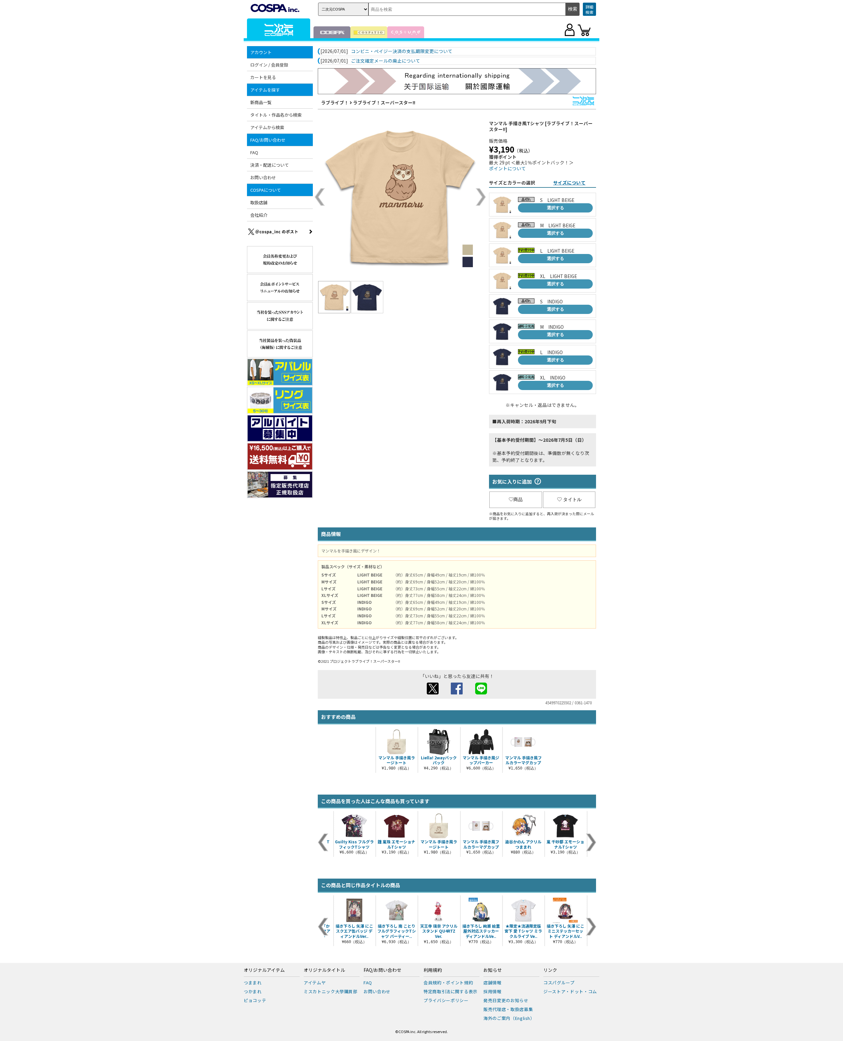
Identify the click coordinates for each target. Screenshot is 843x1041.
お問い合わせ (263, 177)
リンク (550, 970)
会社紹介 (258, 215)
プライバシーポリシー (446, 1000)
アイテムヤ (315, 982)
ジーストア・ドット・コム (570, 991)
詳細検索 (589, 9)
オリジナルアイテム (264, 970)
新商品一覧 (261, 102)
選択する (555, 207)
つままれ (253, 982)
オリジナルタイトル (324, 970)
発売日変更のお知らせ (506, 1000)
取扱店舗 (258, 202)
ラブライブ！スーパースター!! (384, 102)
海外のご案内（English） (509, 1018)
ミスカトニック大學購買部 (331, 991)
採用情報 (492, 991)
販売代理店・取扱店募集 (508, 1009)
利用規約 (432, 970)
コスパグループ (559, 982)
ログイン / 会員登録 (269, 65)
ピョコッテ (255, 1000)
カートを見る (263, 77)
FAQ (254, 152)
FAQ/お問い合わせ (382, 970)
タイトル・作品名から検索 (276, 115)
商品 (518, 499)
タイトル (572, 499)
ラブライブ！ (335, 102)
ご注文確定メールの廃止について (385, 61)
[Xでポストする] (433, 692)
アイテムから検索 (267, 127)
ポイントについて (507, 168)
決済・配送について (269, 165)
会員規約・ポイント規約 (448, 982)
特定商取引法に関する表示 (450, 991)
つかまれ (253, 991)
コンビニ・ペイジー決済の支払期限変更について (401, 51)
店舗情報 (492, 982)
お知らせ (492, 970)
